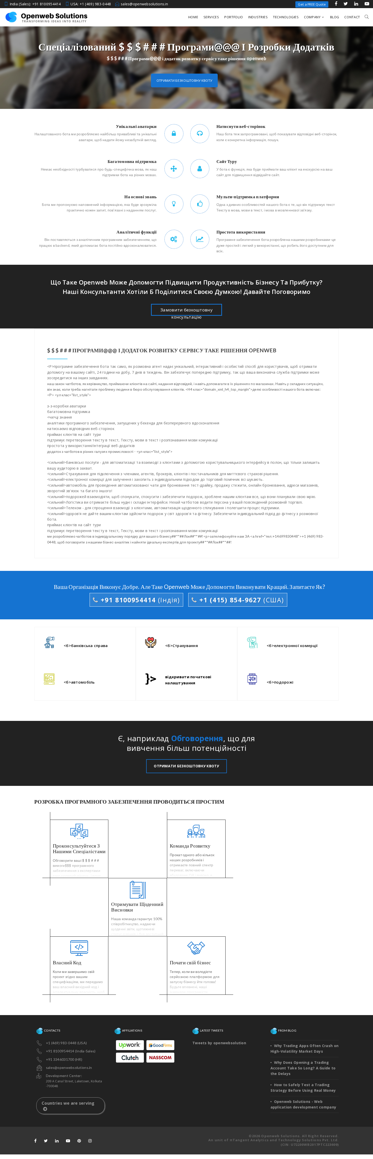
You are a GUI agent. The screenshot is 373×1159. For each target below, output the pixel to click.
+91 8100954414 (139, 599)
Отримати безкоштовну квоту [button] (184, 80)
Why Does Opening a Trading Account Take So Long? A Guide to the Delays (303, 1068)
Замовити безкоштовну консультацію (186, 311)
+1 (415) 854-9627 (240, 599)
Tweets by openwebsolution (219, 1042)
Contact (352, 17)
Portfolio (233, 17)
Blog (335, 17)
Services (211, 17)
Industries (258, 17)
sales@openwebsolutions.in (144, 4)
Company (312, 17)
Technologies (286, 17)
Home (193, 17)
